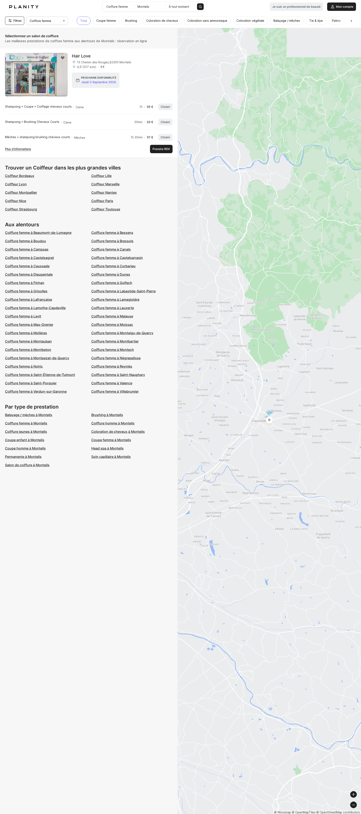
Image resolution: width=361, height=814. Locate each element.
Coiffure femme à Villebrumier (115, 391)
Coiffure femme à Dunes (110, 274)
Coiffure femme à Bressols (112, 241)
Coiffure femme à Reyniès (111, 366)
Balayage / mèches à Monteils (28, 415)
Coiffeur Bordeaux (19, 176)
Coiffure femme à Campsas (26, 249)
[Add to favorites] (62, 57)
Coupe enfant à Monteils (24, 440)
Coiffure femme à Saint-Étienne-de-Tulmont (40, 375)
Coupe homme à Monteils (25, 448)
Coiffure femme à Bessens (112, 233)
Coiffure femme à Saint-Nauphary (118, 375)
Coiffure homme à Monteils (113, 423)
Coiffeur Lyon (16, 184)
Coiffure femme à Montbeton (28, 350)
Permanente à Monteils (23, 457)
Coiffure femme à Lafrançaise (28, 299)
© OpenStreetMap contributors (338, 812)
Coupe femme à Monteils (111, 440)
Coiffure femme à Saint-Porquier (31, 383)
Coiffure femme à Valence (111, 383)
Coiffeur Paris (102, 201)
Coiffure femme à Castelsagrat (29, 258)
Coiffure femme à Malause (112, 316)
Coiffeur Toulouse (105, 209)
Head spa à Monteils (107, 448)
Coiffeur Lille (101, 176)
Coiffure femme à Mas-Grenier (29, 324)
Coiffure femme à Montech (112, 350)
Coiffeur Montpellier (21, 192)
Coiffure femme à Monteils (26, 423)
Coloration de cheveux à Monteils (118, 431)
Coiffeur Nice (15, 201)
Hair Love (81, 56)
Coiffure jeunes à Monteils (26, 431)
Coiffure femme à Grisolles (26, 291)
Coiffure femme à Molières (26, 333)
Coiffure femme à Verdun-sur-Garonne (36, 391)
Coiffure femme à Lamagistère (115, 299)
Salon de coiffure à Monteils (27, 465)
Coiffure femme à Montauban (28, 341)
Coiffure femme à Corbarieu (113, 266)
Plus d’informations (18, 149)
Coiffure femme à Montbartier (115, 341)
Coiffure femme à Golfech (111, 283)
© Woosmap (282, 812)
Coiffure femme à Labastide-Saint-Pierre (123, 291)
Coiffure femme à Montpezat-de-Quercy (37, 358)
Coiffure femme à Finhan (24, 283)
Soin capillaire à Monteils (111, 457)
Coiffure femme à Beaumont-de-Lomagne (38, 233)
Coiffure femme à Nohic (24, 366)
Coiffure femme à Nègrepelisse (116, 358)
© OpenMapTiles (303, 812)
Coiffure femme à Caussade (27, 266)
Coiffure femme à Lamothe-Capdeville (35, 308)
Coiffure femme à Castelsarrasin (117, 258)
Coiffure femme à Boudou (25, 241)
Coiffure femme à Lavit (23, 316)
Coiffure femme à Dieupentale (29, 274)
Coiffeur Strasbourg (21, 209)
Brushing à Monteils (107, 415)
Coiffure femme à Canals (111, 249)
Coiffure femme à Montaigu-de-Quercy (122, 333)
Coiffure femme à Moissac (112, 324)
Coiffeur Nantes (104, 192)
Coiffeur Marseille (105, 184)
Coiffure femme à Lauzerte (112, 308)
